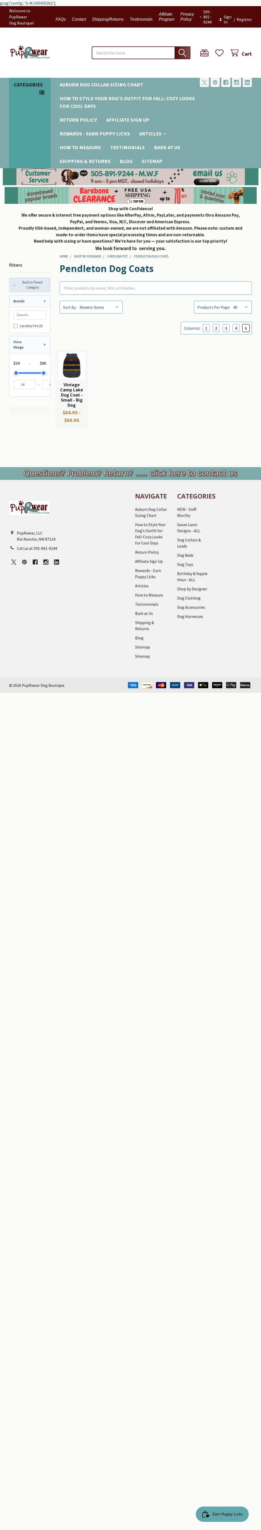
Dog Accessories (191, 607)
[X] (204, 82)
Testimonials (141, 19)
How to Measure (80, 147)
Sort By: (69, 307)
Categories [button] (28, 84)
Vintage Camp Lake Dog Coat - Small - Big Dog (71, 395)
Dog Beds (185, 555)
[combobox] (141, 52)
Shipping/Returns (108, 19)
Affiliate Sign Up (127, 120)
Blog (126, 161)
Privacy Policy (187, 16)
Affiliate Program (166, 16)
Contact (79, 19)
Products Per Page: (213, 307)
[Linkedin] (247, 82)
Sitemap (152, 161)
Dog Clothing (189, 598)
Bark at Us (167, 147)
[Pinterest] (215, 82)
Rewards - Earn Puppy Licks (95, 133)
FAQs (61, 19)
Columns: (192, 328)
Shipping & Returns (85, 161)
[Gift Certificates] (206, 53)
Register (244, 19)
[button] (130, 176)
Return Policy (78, 120)
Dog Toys (185, 564)
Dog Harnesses (190, 616)
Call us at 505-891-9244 (37, 548)
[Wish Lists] (221, 53)
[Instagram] (236, 82)
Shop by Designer (192, 588)
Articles (150, 133)
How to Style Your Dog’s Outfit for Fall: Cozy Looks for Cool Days (127, 102)
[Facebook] (225, 82)
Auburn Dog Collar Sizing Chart (101, 84)
